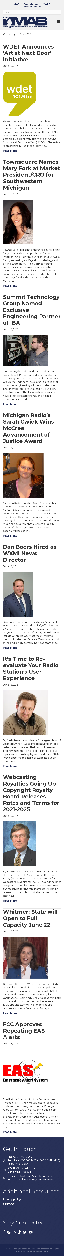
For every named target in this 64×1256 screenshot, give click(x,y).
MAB (16, 4)
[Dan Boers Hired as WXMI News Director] (18, 594)
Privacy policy (12, 1199)
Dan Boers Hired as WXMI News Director (29, 553)
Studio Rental (32, 7)
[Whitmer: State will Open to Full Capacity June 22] (25, 957)
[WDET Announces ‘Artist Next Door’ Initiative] (19, 93)
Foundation (31, 4)
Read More (10, 150)
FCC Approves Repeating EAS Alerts (24, 1030)
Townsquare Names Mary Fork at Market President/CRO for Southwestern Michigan (31, 175)
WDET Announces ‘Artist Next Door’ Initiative (28, 53)
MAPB (46, 4)
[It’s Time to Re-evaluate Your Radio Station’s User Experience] (25, 712)
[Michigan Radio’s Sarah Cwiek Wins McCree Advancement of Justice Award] (23, 475)
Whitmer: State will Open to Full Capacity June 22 (30, 918)
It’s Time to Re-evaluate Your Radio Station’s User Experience (30, 669)
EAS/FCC (8, 1204)
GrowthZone (41, 1251)
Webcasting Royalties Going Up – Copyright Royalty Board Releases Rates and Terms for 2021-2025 (31, 793)
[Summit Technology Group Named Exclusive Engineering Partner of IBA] (25, 350)
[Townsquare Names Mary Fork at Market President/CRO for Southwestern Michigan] (18, 221)
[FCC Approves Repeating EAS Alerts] (25, 1071)
